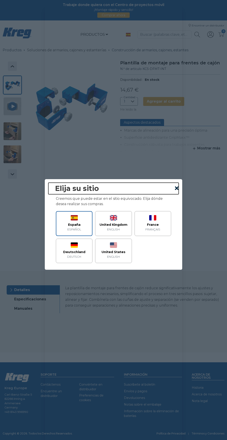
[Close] (176, 188)
